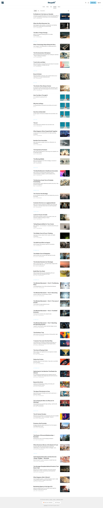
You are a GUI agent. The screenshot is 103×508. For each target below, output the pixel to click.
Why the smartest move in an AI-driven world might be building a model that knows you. (44, 489)
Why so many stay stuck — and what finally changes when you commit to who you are (45, 264)
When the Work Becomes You (41, 23)
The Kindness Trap (38, 332)
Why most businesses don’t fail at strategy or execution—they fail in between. (45, 161)
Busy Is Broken (37, 74)
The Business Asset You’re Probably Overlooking (43, 180)
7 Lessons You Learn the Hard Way (42, 341)
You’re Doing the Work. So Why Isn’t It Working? (43, 401)
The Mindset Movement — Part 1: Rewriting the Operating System (45, 323)
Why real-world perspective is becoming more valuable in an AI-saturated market (45, 152)
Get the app (57, 502)
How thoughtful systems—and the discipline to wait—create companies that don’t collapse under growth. (45, 479)
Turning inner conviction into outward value (42, 313)
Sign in (99, 2)
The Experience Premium (40, 149)
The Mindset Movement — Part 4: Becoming (45, 292)
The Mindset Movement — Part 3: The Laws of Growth (46, 301)
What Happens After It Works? (41, 477)
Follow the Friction (38, 359)
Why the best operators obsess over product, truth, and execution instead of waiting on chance (44, 217)
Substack (45, 505)
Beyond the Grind (38, 382)
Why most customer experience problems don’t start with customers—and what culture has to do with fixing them (45, 205)
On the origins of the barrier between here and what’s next (45, 113)
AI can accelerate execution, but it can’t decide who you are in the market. (46, 196)
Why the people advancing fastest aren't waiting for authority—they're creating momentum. (45, 55)
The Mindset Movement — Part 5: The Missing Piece (46, 283)
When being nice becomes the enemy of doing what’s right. (45, 334)
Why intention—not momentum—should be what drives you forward (45, 226)
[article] (51, 17)
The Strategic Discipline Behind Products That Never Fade (46, 467)
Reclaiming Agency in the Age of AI (42, 486)
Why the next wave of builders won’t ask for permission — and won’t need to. (45, 393)
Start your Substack (48, 502)
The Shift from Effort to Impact (41, 242)
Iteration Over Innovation (40, 140)
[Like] (34, 199)
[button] (44, 6)
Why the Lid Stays (38, 103)
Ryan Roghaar (39, 18)
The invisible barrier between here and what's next (43, 124)
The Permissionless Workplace (41, 53)
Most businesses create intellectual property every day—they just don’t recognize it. (45, 184)
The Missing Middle (38, 159)
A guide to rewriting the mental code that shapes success (45, 326)
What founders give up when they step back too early (44, 255)
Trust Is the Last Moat (39, 62)
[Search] (86, 2)
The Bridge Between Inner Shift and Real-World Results (44, 286)
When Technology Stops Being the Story (44, 44)
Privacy (51, 499)
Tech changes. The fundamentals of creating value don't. (44, 46)
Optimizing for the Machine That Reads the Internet (45, 372)
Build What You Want (39, 271)
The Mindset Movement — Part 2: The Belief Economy (45, 311)
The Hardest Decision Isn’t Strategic (43, 262)
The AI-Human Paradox (39, 414)
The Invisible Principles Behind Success (41, 304)
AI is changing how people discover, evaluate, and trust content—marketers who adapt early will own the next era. (45, 375)
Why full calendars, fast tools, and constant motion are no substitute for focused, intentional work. (45, 76)
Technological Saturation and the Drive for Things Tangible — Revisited (45, 457)
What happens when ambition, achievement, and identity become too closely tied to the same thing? (45, 25)
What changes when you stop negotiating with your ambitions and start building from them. (44, 273)
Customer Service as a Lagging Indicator (44, 203)
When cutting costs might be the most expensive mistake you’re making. (45, 352)
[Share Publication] (88, 2)
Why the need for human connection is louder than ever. (44, 460)
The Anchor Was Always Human (42, 86)
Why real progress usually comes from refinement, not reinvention (44, 143)
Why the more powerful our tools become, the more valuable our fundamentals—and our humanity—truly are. (46, 416)
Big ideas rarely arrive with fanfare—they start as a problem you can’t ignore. (45, 361)
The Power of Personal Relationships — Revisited (44, 436)
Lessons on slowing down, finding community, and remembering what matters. (43, 384)
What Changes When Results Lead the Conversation (43, 244)
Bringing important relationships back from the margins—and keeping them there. (45, 425)
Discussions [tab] (42, 10)
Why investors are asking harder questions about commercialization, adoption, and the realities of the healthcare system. (44, 173)
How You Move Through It (40, 95)
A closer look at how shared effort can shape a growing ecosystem (44, 133)
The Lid (35, 123)
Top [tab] (38, 10)
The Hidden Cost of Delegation (41, 253)
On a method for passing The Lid (40, 96)
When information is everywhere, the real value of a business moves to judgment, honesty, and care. (45, 64)
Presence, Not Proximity (40, 423)
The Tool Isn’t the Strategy (40, 193)
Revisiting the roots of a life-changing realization (43, 438)
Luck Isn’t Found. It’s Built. (40, 214)
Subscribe (93, 2)
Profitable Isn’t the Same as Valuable (43, 14)
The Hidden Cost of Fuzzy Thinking (43, 233)
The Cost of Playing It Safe (40, 350)
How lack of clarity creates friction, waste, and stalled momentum (44, 235)
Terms (54, 499)
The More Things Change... (40, 32)
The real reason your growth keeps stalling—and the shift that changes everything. (45, 404)
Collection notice (59, 499)
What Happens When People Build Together (45, 131)
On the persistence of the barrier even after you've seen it (45, 105)
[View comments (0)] (42, 20)
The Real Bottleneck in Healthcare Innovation (45, 171)
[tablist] (39, 11)
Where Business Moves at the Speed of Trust (45, 445)
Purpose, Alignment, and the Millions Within (42, 294)
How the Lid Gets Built (39, 112)
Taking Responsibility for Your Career (43, 224)
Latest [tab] (35, 10)
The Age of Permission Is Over (41, 391)
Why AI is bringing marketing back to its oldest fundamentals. (43, 35)
